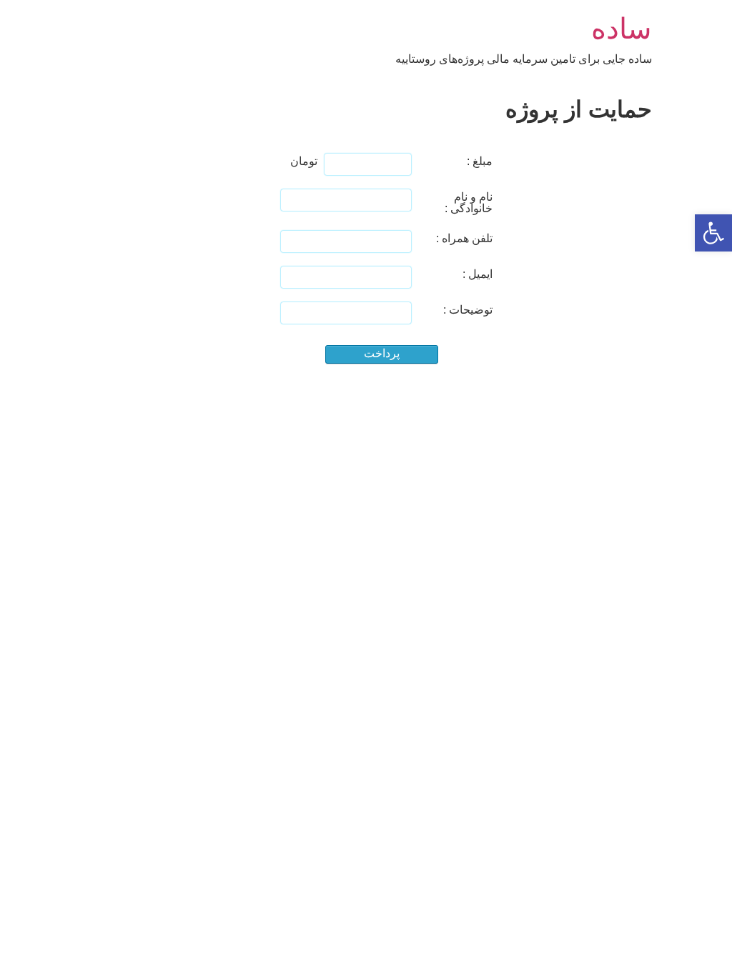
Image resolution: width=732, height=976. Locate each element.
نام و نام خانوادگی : (469, 202)
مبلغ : (480, 161)
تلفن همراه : (464, 238)
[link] (713, 233)
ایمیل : (478, 274)
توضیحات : (468, 310)
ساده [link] (621, 28)
